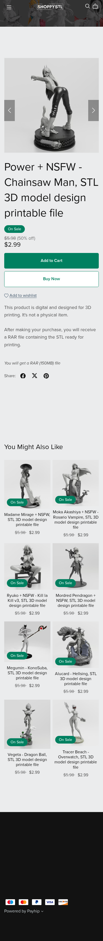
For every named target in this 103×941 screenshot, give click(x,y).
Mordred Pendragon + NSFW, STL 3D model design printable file (76, 600)
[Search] (87, 6)
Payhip (33, 911)
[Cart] (97, 6)
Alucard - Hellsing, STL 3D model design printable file (76, 678)
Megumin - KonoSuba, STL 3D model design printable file (27, 673)
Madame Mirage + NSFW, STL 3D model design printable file (27, 519)
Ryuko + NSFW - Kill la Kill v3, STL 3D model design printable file (27, 600)
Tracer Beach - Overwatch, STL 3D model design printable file (75, 759)
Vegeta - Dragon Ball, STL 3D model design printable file (27, 759)
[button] (9, 110)
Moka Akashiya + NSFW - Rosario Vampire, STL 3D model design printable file (76, 519)
